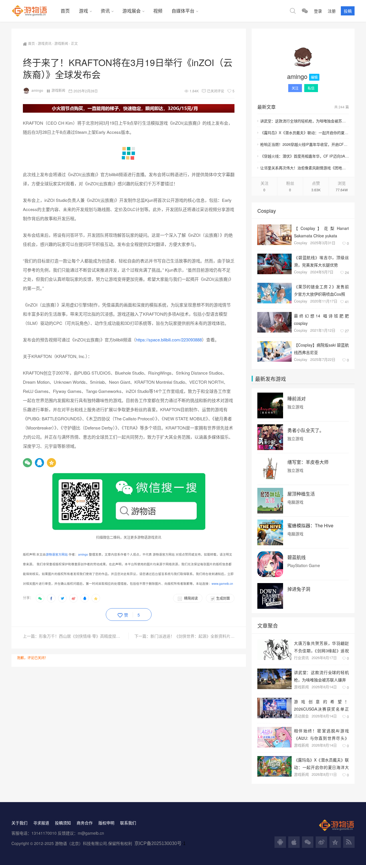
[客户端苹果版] (294, 842)
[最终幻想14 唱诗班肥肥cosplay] (274, 322)
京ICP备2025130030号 (158, 843)
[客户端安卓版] (280, 842)
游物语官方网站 (57, 554)
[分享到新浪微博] (73, 598)
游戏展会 (131, 10)
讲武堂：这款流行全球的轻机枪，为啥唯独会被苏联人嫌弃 (304, 121)
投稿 (348, 11)
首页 (65, 10)
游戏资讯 (44, 43)
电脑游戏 (295, 502)
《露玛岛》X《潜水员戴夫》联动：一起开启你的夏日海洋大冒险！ (304, 132)
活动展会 (301, 716)
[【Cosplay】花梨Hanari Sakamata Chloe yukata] (274, 234)
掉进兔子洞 (298, 589)
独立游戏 (295, 407)
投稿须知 (63, 823)
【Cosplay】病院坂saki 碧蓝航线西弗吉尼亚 (321, 348)
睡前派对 (296, 398)
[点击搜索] (293, 11)
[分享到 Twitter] (62, 598)
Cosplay (300, 242)
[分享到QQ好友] (84, 598)
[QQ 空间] (335, 842)
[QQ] (39, 462)
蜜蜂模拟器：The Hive (310, 525)
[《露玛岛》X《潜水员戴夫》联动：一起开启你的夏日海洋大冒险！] (274, 766)
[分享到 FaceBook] (51, 598)
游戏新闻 (61, 43)
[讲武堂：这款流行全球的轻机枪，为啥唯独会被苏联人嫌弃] (274, 679)
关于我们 (19, 823)
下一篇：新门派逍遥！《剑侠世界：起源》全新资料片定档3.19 (184, 636)
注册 (332, 11)
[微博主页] (321, 842)
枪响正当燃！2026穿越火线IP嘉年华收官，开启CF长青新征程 (304, 144)
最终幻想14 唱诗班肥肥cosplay (321, 319)
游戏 (83, 10)
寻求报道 (41, 823)
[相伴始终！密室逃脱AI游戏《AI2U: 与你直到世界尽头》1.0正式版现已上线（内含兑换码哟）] (274, 737)
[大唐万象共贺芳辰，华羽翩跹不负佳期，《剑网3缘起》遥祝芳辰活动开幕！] (274, 649)
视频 (157, 10)
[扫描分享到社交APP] (40, 598)
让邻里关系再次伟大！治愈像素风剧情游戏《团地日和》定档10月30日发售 (304, 167)
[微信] (27, 462)
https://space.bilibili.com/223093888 (169, 340)
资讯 (105, 10)
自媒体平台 (183, 10)
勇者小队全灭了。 (305, 430)
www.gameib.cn (222, 583)
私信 (311, 87)
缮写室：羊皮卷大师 (308, 462)
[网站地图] (349, 842)
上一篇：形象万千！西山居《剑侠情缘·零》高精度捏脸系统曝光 (76, 636)
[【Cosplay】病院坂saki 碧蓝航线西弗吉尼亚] (274, 351)
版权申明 (106, 823)
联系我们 (128, 823)
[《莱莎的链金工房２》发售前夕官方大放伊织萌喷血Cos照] (274, 293)
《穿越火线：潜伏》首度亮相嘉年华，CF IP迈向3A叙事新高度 (304, 156)
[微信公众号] (307, 842)
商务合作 (85, 823)
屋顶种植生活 (301, 494)
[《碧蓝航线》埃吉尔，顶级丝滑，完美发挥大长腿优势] (274, 264)
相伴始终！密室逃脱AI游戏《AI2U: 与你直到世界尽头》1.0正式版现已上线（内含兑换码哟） (321, 734)
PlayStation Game (303, 565)
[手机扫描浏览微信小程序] (305, 11)
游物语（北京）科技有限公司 (81, 843)
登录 (318, 11)
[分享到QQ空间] (96, 598)
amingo (37, 90)
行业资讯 (301, 657)
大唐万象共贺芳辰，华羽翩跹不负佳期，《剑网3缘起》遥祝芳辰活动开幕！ (321, 646)
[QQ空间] (51, 462)
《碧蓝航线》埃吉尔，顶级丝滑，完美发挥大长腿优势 (321, 260)
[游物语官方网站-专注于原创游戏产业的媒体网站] (33, 11)
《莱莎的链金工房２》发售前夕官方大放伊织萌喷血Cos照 (321, 290)
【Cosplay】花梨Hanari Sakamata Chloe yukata (321, 231)
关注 (295, 87)
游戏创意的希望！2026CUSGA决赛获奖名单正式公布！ (321, 705)
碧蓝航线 (296, 557)
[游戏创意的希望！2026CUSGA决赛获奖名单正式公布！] (274, 708)
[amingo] (303, 57)
